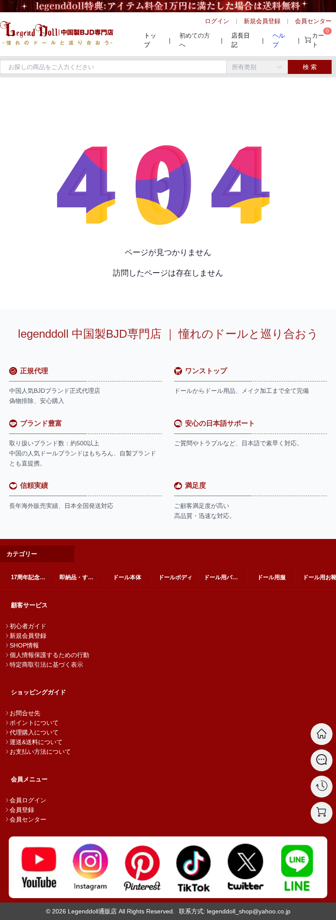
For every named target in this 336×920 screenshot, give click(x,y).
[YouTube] (39, 867)
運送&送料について (36, 741)
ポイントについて (34, 722)
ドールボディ (175, 577)
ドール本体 (127, 577)
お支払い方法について (40, 751)
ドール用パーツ (224, 577)
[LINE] (297, 867)
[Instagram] (90, 867)
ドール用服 (271, 577)
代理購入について (34, 732)
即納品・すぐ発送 (81, 577)
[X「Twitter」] (245, 867)
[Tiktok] (193, 867)
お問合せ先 (25, 713)
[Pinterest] (142, 867)
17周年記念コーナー (33, 577)
